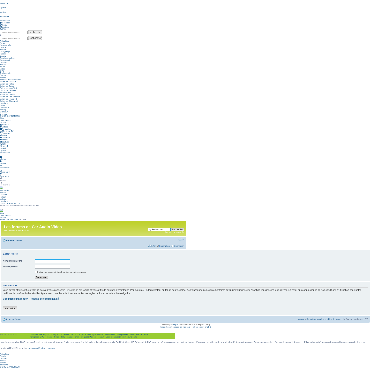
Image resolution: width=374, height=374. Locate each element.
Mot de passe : (10, 266)
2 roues (3, 114)
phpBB (176, 325)
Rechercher (35, 32)
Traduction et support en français (175, 327)
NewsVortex (110, 335)
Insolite (3, 54)
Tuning (3, 110)
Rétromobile (5, 92)
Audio (2, 67)
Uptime (3, 12)
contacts (51, 348)
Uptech (3, 8)
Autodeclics (5, 21)
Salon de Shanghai (9, 101)
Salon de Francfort (8, 99)
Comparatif (5, 60)
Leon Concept (112, 337)
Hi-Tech (14, 220)
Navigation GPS (37, 337)
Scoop (3, 49)
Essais (3, 56)
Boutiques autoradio (139, 335)
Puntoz (49, 337)
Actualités (4, 41)
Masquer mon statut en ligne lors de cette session (62, 272)
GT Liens (51, 335)
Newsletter (6, 129)
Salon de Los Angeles (10, 97)
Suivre (4, 135)
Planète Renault (96, 337)
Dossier (3, 62)
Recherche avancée (174, 232)
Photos (5, 125)
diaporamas (5, 120)
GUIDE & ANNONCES (10, 116)
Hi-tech (3, 64)
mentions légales (37, 348)
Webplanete (122, 335)
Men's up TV (7, 131)
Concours (6, 133)
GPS (2, 71)
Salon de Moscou (8, 82)
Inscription (165, 246)
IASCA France (62, 335)
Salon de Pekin (7, 84)
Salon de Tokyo (7, 86)
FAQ (153, 246)
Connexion (179, 246)
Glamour (4, 112)
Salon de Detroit (7, 95)
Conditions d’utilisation (15, 298)
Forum (3, 75)
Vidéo (2, 69)
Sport (2, 105)
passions (4, 103)
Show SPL (75, 335)
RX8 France (66, 337)
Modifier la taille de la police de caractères (181, 239)
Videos (5, 127)
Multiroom (98, 335)
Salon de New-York (8, 88)
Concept (4, 47)
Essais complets (7, 58)
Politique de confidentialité (44, 298)
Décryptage (5, 52)
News (2, 43)
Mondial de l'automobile (10, 79)
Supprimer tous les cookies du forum (323, 319)
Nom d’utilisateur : (12, 261)
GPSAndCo (87, 335)
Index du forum (14, 240)
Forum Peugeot (81, 337)
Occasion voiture (37, 335)
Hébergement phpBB (201, 327)
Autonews (4, 16)
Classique (4, 107)
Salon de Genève (8, 90)
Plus (2, 118)
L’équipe (300, 319)
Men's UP (4, 3)
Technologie (5, 73)
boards (3, 122)
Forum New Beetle (128, 337)
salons (3, 77)
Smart (56, 337)
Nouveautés (5, 45)
